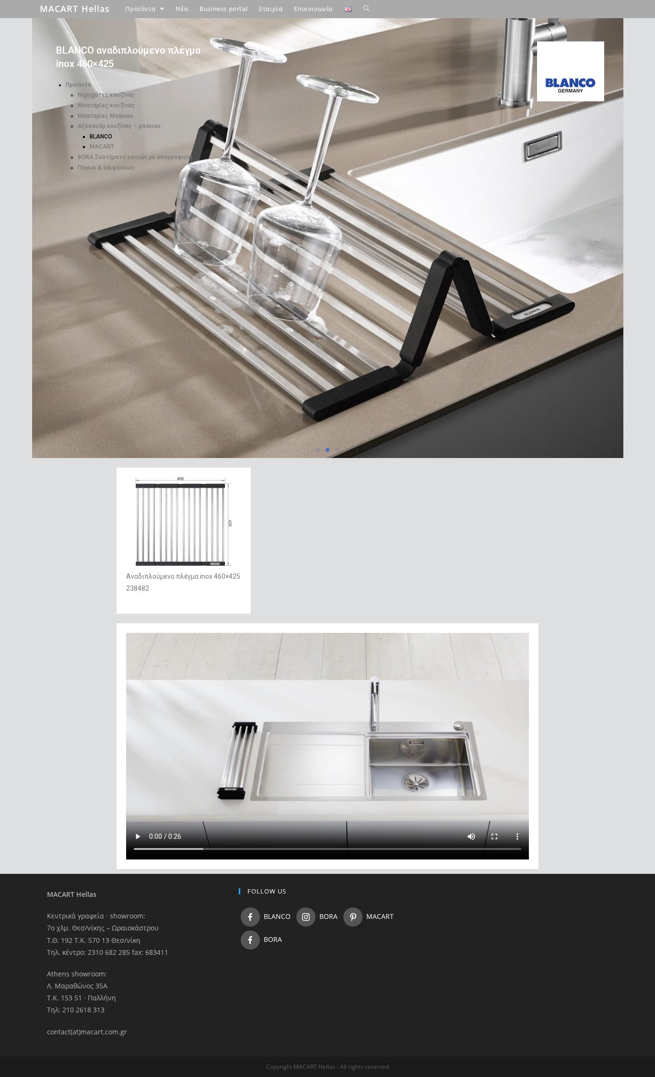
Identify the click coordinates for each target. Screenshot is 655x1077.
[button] (318, 450)
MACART (102, 146)
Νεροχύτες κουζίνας (106, 95)
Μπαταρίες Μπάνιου (105, 116)
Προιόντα (78, 84)
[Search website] (366, 8)
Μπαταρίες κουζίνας (106, 105)
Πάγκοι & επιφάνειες (106, 167)
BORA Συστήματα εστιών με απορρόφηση (135, 157)
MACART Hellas (75, 8)
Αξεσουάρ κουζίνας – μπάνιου (119, 126)
